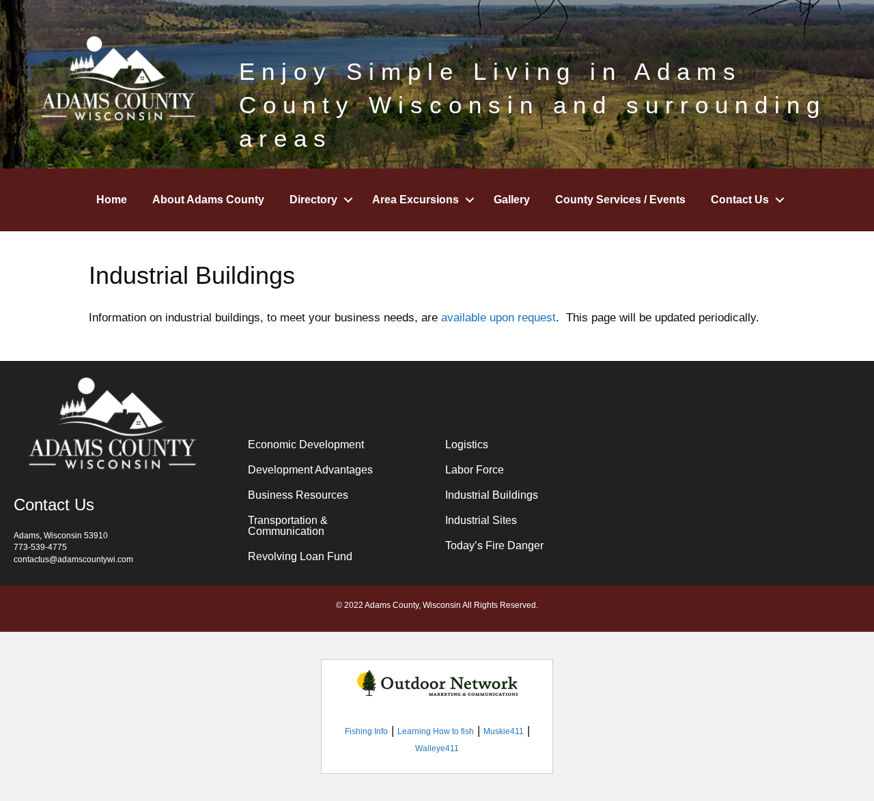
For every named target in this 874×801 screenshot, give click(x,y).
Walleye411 (437, 748)
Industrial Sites (481, 520)
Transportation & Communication (288, 525)
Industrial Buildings (491, 495)
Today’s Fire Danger (494, 545)
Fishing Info (366, 731)
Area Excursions (415, 199)
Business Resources (298, 495)
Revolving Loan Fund (300, 556)
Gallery (512, 199)
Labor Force (474, 470)
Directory (313, 199)
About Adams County (208, 199)
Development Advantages (310, 470)
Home (111, 199)
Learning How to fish (435, 731)
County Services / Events (620, 199)
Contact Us (740, 199)
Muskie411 (503, 731)
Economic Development (306, 444)
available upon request (498, 317)
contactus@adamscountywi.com (73, 559)
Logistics (466, 444)
